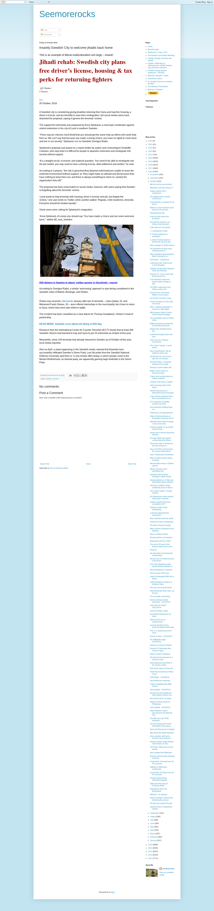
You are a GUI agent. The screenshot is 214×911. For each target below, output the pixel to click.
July (152, 820)
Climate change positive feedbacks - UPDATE (157, 72)
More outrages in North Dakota (162, 245)
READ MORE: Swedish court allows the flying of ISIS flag (70, 324)
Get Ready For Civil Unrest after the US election (160, 357)
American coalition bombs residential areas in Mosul (161, 486)
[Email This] (74, 375)
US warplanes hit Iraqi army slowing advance (161, 250)
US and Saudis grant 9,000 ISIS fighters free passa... (161, 725)
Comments (47, 35)
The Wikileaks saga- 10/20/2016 (158, 641)
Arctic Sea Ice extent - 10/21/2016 (158, 606)
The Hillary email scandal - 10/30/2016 (160, 198)
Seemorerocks (67, 14)
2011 (150, 858)
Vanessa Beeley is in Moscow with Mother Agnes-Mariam (161, 481)
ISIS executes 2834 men (159, 573)
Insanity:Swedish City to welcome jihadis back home (162, 626)
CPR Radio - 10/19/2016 (159, 677)
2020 (150, 158)
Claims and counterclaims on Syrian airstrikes (161, 377)
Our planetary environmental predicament (161, 554)
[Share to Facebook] (83, 375)
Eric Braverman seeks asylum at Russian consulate (161, 497)
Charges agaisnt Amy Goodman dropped (158, 779)
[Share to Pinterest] (85, 375)
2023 (150, 148)
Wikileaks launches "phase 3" (161, 188)
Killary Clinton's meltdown (160, 654)
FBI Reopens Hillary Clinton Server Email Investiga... (161, 314)
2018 (150, 165)
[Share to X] (80, 375)
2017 (150, 168)
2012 (150, 855)
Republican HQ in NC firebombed (158, 790)
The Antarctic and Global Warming (161, 55)
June (152, 823)
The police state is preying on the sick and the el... (161, 445)
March (153, 834)
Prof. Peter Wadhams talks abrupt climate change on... (162, 565)
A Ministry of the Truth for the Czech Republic (161, 264)
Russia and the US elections (161, 538)
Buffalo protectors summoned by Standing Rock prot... (161, 325)
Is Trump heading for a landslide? (159, 235)
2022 (150, 151)
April (152, 830)
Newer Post (44, 464)
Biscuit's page (153, 49)
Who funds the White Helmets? (162, 733)
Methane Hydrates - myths (158, 76)
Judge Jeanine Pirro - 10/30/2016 (158, 192)
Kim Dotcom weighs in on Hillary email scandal (160, 223)
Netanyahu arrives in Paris (160, 541)
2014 (150, 848)
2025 (150, 141)
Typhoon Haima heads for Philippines (160, 703)
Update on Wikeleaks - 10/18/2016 (159, 768)
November (154, 178)
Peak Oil (153, 550)
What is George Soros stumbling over (158, 470)
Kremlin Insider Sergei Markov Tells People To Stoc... (162, 743)
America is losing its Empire (161, 645)
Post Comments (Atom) (59, 468)
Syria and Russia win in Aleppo (162, 729)
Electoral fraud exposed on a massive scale (161, 658)
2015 (150, 845)
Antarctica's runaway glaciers (161, 413)
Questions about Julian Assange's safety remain (160, 476)
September (154, 813)
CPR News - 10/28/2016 (159, 260)
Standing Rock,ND (157, 213)
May (152, 827)
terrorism (56, 379)
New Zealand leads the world (161, 518)
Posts (45, 30)
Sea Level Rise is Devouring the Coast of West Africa (161, 450)
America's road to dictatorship (161, 522)
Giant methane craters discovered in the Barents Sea (161, 713)
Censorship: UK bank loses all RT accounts (162, 762)
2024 (150, 144)
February (154, 837)
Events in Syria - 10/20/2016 (161, 636)
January (153, 840)
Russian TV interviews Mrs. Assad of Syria (160, 649)
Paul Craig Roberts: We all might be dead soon (160, 352)
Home (88, 464)
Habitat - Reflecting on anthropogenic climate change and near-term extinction (160, 65)
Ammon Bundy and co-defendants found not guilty (162, 392)
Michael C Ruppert (155, 90)
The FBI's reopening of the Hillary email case (160, 288)
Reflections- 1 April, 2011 (157, 52)
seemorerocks (168, 869)
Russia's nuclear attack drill (160, 367)
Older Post (132, 464)
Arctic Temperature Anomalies (162, 455)
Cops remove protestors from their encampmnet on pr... (161, 397)
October (153, 181)
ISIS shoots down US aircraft (161, 668)
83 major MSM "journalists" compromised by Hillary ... (161, 439)
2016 (150, 172)
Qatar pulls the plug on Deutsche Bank (159, 785)
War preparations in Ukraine (161, 570)
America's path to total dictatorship (158, 508)
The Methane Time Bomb (158, 87)
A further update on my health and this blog (161, 428)
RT (40, 100)
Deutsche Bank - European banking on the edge (160, 363)
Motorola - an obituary (158, 794)
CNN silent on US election (160, 227)
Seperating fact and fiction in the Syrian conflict (161, 664)
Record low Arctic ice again (160, 699)
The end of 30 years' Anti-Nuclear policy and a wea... (162, 545)
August (153, 817)
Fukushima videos (155, 79)
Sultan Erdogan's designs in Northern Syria (161, 583)
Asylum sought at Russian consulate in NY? (160, 503)
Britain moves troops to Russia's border (159, 372)
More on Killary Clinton (159, 534)
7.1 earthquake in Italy (158, 231)
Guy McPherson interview (160, 681)
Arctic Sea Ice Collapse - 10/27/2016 (159, 341)
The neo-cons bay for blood (161, 588)
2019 (150, 161)
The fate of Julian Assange (160, 525)
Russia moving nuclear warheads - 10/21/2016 (160, 601)
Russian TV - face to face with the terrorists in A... (161, 275)
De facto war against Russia (161, 803)
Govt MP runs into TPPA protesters (159, 719)
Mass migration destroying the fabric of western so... (162, 255)
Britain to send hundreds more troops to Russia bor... (162, 209)
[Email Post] (70, 375)
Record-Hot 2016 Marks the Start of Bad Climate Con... (161, 694)
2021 (150, 155)
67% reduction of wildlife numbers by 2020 (159, 403)
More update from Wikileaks (161, 753)
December (154, 175)
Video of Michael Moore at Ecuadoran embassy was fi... (162, 417)
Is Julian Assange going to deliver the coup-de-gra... (161, 241)
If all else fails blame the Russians (159, 218)
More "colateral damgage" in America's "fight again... (161, 308)
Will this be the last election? (161, 184)
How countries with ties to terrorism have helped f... (161, 737)
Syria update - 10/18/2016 (160, 707)
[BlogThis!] (77, 375)
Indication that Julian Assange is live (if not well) (162, 423)
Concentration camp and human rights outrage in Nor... (160, 282)
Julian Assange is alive (159, 611)
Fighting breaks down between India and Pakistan (162, 270)
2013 (150, 851)
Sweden (49, 379)
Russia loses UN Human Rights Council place (159, 294)
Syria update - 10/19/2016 (160, 690)
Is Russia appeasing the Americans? (159, 514)
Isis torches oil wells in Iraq (160, 298)
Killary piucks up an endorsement (157, 621)
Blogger (112, 892)
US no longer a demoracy (160, 596)
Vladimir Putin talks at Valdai (161, 382)
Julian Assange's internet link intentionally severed (161, 799)
